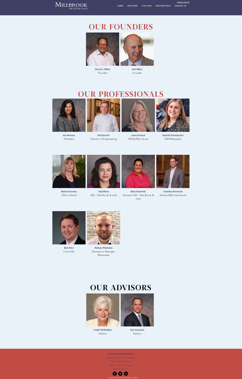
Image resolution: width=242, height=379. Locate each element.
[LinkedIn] (126, 374)
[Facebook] (115, 374)
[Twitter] (120, 374)
